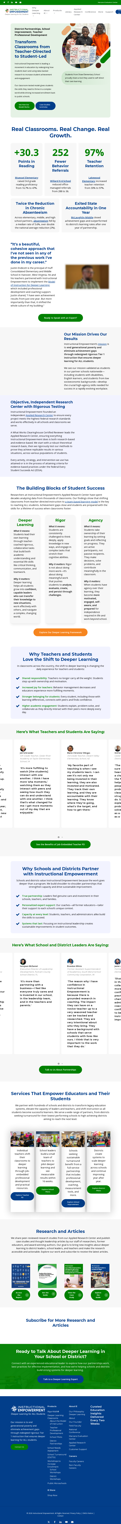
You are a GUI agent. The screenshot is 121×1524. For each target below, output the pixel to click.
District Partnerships (56, 1442)
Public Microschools (57, 1483)
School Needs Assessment (54, 1449)
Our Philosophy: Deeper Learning (77, 1413)
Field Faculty (75, 1426)
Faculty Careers (76, 1461)
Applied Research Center (77, 1444)
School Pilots (56, 1437)
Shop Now (52, 1495)
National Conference (74, 1430)
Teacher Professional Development (56, 1430)
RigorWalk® (53, 1411)
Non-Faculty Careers (75, 1466)
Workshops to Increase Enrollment (54, 1464)
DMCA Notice (87, 1513)
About (72, 1418)
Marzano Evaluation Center (78, 1437)
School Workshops (55, 1471)
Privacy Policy (75, 1513)
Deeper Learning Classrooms (56, 1416)
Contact (60, 1516)
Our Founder (75, 1422)
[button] (25, 106)
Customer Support (78, 1449)
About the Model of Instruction (58, 1422)
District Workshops (55, 1477)
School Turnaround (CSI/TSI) (57, 1456)
